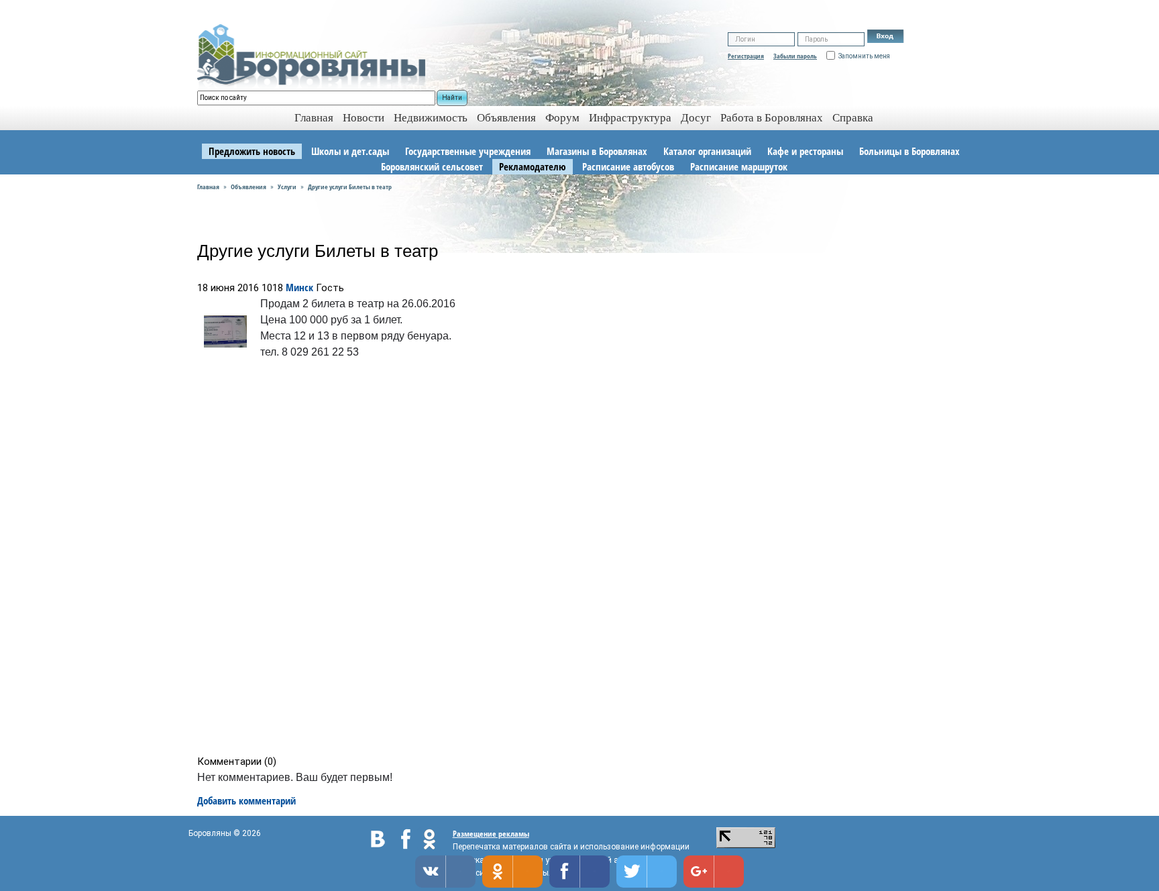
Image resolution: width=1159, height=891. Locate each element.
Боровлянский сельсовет (432, 166)
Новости (363, 117)
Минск (299, 287)
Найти (452, 97)
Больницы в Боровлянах (909, 151)
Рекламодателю (532, 166)
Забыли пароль (795, 55)
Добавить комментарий (246, 800)
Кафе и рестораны (805, 151)
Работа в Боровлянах (771, 117)
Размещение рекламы (491, 833)
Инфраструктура (630, 117)
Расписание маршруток (738, 166)
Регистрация (746, 55)
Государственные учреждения (468, 151)
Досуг (696, 117)
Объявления (506, 117)
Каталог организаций (707, 151)
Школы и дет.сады (350, 151)
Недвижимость (430, 117)
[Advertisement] (584, 560)
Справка (852, 117)
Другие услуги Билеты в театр (350, 186)
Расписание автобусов (628, 166)
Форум (562, 117)
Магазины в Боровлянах (597, 151)
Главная (208, 186)
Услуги (287, 186)
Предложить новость (252, 151)
